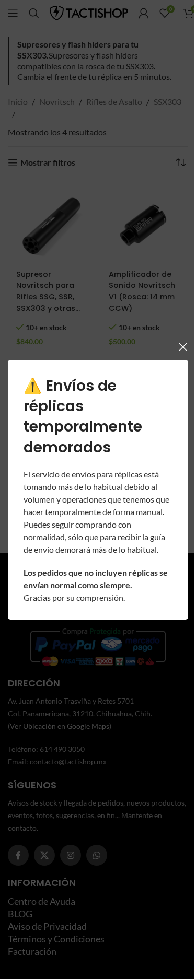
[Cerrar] (175, 341)
